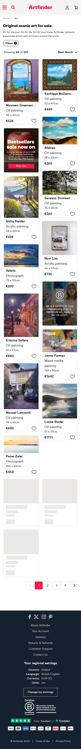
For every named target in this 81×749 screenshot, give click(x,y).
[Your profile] (67, 7)
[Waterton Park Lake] (59, 464)
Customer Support (40, 648)
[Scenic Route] (21, 326)
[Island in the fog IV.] (21, 455)
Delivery (41, 637)
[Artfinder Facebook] (30, 617)
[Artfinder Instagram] (44, 617)
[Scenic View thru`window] (21, 91)
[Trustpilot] (40, 720)
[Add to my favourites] (34, 120)
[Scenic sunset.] (21, 267)
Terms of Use (43, 741)
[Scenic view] (59, 142)
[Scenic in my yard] (21, 397)
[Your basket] (76, 7)
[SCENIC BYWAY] (59, 86)
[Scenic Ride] (59, 249)
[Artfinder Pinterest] (50, 617)
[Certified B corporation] (40, 707)
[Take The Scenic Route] (59, 354)
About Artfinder (40, 625)
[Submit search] (13, 7)
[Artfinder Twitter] (36, 617)
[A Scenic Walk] (21, 208)
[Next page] (74, 585)
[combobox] (67, 52)
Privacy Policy (63, 741)
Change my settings (40, 692)
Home (6, 18)
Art (16, 18)
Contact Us (40, 654)
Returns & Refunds (40, 643)
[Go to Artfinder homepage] (40, 7)
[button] (67, 52)
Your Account (40, 631)
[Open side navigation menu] (4, 7)
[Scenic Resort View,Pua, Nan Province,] (59, 194)
